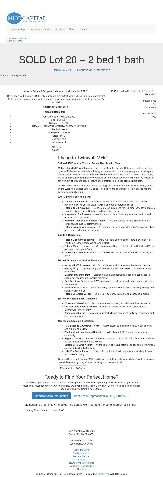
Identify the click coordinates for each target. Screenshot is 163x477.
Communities (18, 29)
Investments (81, 465)
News (47, 29)
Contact (83, 29)
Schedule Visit (62, 70)
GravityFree (103, 473)
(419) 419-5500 (101, 396)
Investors (59, 29)
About (72, 29)
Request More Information (93, 70)
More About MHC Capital (72, 368)
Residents (35, 29)
